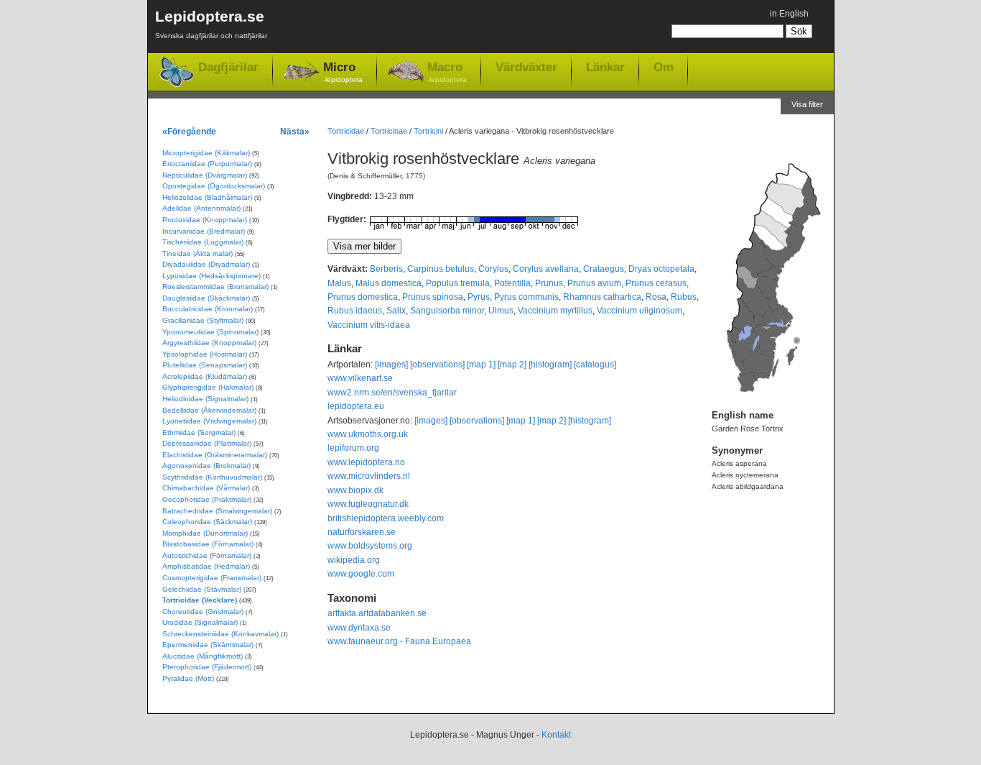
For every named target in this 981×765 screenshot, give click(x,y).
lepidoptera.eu (355, 406)
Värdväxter (526, 66)
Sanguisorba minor (447, 311)
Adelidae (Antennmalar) (201, 208)
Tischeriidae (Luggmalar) (202, 242)
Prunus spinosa (432, 297)
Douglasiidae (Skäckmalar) (206, 298)
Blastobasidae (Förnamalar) (208, 544)
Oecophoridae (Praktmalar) (206, 499)
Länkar (605, 66)
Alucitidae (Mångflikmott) (202, 656)
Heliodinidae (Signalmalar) (205, 399)
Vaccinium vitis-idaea (368, 325)
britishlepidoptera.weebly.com (385, 518)
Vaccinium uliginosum (639, 311)
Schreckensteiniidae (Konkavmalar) (220, 634)
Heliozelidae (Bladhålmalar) (207, 197)
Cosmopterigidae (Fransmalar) (211, 578)
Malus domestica (388, 283)
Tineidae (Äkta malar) (197, 253)
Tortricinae (389, 131)
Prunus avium (594, 283)
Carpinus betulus (440, 269)
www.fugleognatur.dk (368, 504)
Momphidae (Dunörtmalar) (205, 533)
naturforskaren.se (361, 532)
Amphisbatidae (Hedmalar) (206, 566)
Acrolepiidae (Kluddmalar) (204, 376)
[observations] (437, 364)
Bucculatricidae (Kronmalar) (207, 309)
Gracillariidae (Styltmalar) (202, 320)
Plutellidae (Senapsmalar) (204, 365)
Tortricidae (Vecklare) (199, 600)
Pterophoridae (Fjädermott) (206, 667)
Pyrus (479, 297)
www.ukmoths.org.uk (367, 434)
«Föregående (189, 131)
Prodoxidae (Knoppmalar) (204, 220)
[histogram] (550, 364)
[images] (391, 364)
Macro (447, 71)
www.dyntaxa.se (359, 628)
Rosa (656, 297)
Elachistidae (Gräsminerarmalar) (214, 455)
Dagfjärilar (228, 67)
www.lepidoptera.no (366, 462)
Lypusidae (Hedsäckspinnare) (211, 276)
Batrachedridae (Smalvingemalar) (217, 511)
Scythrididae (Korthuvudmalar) (212, 477)
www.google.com (360, 574)
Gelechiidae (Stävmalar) (201, 589)
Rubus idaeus (354, 311)
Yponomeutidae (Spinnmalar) (210, 332)
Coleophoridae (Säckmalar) (207, 522)
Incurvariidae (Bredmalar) (203, 231)
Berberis (386, 269)
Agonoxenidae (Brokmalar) (206, 465)
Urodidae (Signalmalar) (200, 622)
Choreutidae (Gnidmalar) (202, 611)
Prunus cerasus (656, 283)
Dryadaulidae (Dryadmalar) (206, 264)
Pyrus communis (526, 297)
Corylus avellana (546, 269)
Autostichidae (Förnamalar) (206, 555)
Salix (396, 311)
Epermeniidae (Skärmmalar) (208, 645)
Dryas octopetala (661, 269)
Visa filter (807, 104)
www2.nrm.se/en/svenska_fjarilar (392, 393)
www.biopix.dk (355, 490)
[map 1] (481, 364)
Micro (343, 71)
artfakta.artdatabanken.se (377, 613)
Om (664, 66)
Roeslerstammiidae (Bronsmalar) (215, 286)
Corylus (493, 269)
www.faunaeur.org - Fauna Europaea (399, 641)
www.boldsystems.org (369, 546)
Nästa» (295, 131)
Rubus (684, 297)
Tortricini (428, 131)
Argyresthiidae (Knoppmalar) (209, 343)
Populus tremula (458, 283)
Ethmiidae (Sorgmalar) (199, 432)
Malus (339, 283)
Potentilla (512, 283)
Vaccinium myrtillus (555, 311)
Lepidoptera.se (211, 24)
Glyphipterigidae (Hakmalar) (208, 387)
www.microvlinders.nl (368, 476)
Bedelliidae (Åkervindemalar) (209, 410)
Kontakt (556, 735)
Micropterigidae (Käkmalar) (206, 153)
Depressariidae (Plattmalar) (206, 443)
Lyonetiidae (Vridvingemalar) (209, 421)
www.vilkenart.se (360, 378)
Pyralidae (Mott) (188, 678)
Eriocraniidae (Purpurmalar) (207, 164)
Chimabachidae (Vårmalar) (206, 488)
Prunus (549, 283)
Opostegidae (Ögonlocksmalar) (213, 186)
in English (789, 14)
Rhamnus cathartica (602, 297)
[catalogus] (595, 364)
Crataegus (603, 269)
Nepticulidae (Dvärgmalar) (204, 175)
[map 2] (512, 364)
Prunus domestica (362, 297)
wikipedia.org (353, 560)
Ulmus (500, 311)
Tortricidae (345, 131)
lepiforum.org (353, 448)
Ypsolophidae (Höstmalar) (204, 354)
